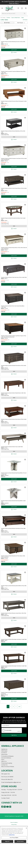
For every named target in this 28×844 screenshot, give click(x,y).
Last (19, 706)
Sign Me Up (14, 735)
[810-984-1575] (22, 8)
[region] (14, 835)
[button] (2, 8)
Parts (2, 759)
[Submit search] (24, 13)
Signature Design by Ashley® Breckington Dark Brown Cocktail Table (14, 639)
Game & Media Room (15, 17)
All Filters (8, 22)
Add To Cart (14, 49)
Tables (22, 17)
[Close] (26, 828)
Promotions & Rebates (7, 756)
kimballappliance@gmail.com (13, 782)
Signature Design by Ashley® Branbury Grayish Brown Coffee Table (13, 613)
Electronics (4, 754)
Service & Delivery (6, 758)
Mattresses (4, 751)
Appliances (4, 749)
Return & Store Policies (7, 766)
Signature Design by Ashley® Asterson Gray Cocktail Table (12, 446)
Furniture (8, 17)
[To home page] (10, 8)
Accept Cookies (20, 841)
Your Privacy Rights (14, 837)
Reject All (7, 841)
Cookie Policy (12, 834)
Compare (15, 52)
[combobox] (20, 23)
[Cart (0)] (25, 8)
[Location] (18, 8)
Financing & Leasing (6, 763)
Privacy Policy (14, 824)
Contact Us (4, 765)
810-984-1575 (9, 779)
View (14, 136)
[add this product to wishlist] (25, 28)
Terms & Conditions (14, 822)
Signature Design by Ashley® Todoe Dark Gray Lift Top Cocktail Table (14, 277)
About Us (3, 761)
